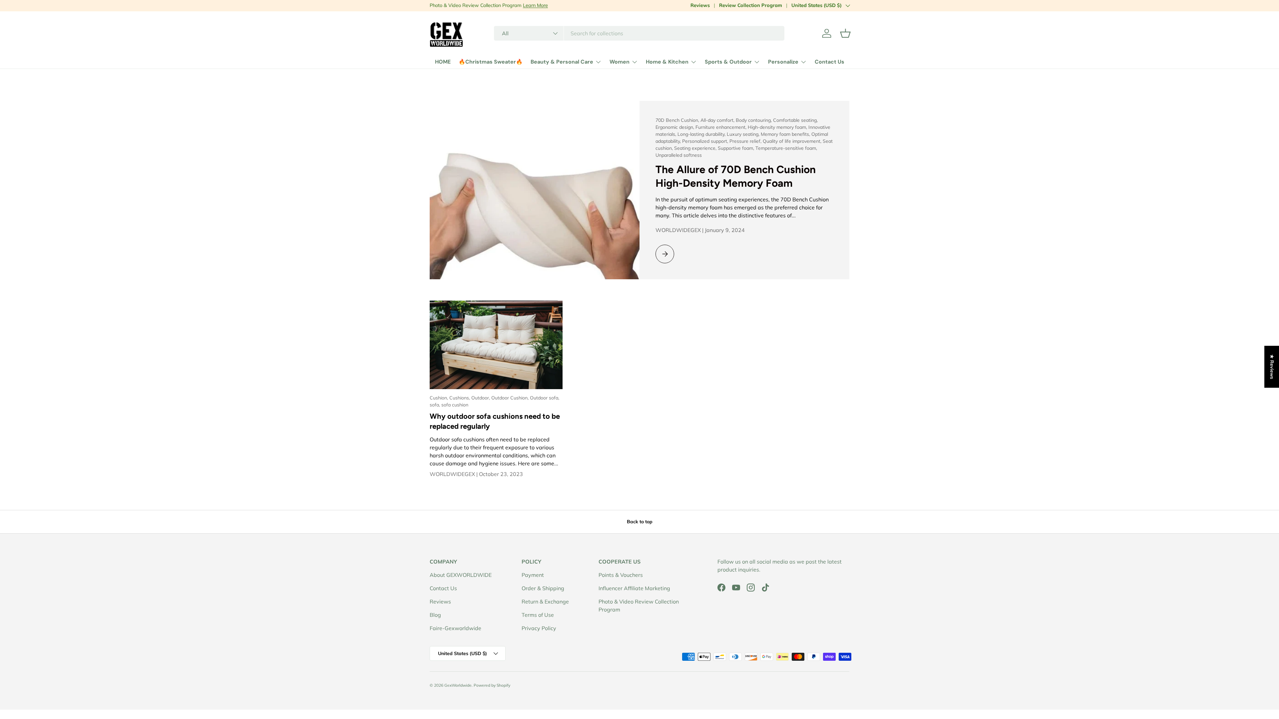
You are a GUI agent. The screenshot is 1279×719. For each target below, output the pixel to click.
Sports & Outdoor (728, 61)
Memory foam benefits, (786, 134)
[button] (845, 33)
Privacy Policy (539, 628)
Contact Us (829, 61)
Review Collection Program (750, 5)
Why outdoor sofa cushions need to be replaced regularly (495, 421)
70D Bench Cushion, (677, 120)
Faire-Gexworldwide (455, 628)
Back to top (639, 522)
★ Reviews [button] (1272, 367)
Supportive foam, (736, 148)
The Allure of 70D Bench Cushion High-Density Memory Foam (735, 176)
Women (620, 61)
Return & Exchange (545, 601)
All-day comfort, (718, 120)
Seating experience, (696, 148)
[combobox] (639, 33)
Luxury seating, (744, 134)
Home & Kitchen (667, 61)
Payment (533, 575)
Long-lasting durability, (702, 134)
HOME (443, 61)
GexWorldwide (458, 685)
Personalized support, (705, 141)
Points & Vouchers (621, 575)
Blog (435, 614)
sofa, (435, 405)
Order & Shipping (543, 588)
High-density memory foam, (778, 127)
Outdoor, (481, 398)
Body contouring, (754, 120)
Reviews (700, 5)
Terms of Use (538, 614)
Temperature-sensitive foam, (786, 148)
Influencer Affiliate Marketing (634, 588)
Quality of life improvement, (793, 141)
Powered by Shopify (492, 685)
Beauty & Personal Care (562, 61)
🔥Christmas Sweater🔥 (491, 61)
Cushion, (439, 398)
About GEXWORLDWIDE (461, 575)
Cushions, (460, 398)
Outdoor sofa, (544, 398)
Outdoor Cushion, (510, 398)
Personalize (783, 61)
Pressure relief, (746, 141)
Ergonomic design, (675, 127)
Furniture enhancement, (721, 127)
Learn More (535, 5)
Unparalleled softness (678, 155)
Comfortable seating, (795, 120)
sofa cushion (454, 405)
